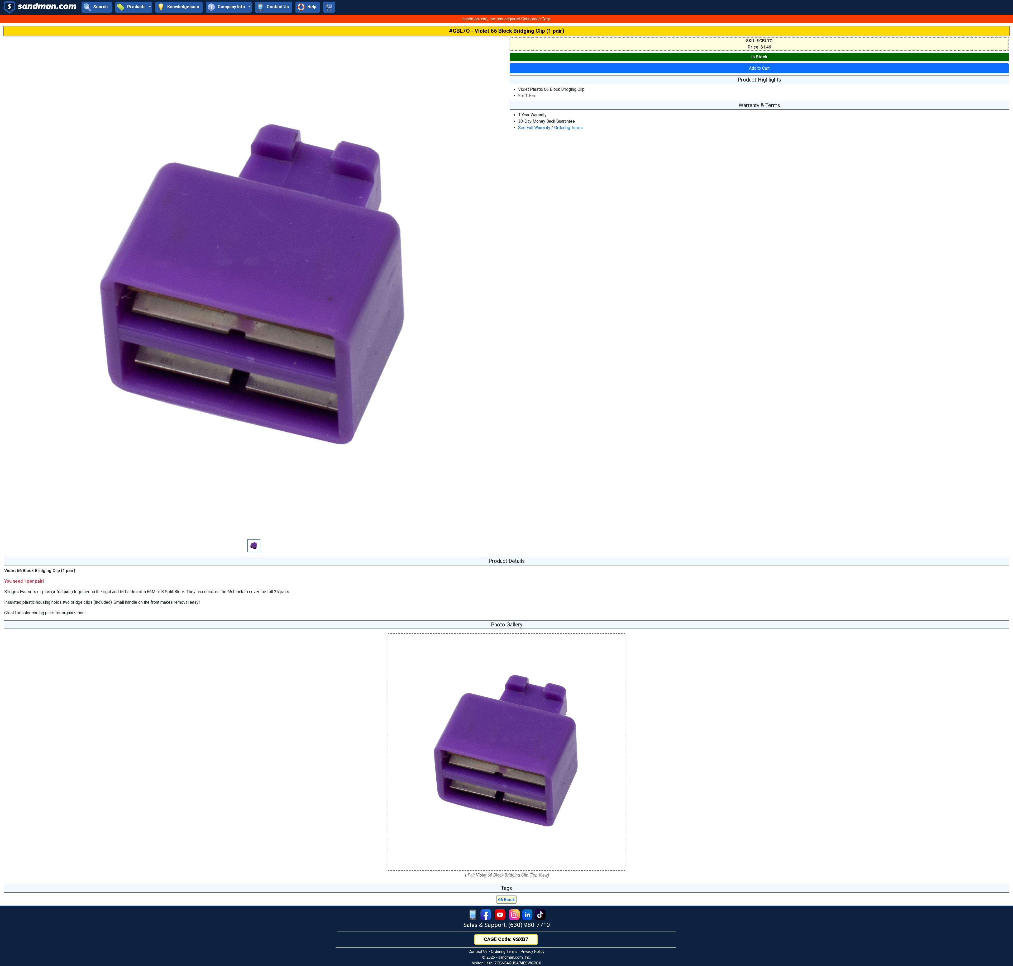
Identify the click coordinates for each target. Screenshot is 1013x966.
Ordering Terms (504, 951)
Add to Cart (759, 68)
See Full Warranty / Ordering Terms (550, 127)
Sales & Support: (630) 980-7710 (506, 924)
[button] (133, 7)
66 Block (506, 899)
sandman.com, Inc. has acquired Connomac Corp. (506, 18)
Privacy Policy (532, 951)
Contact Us (478, 951)
